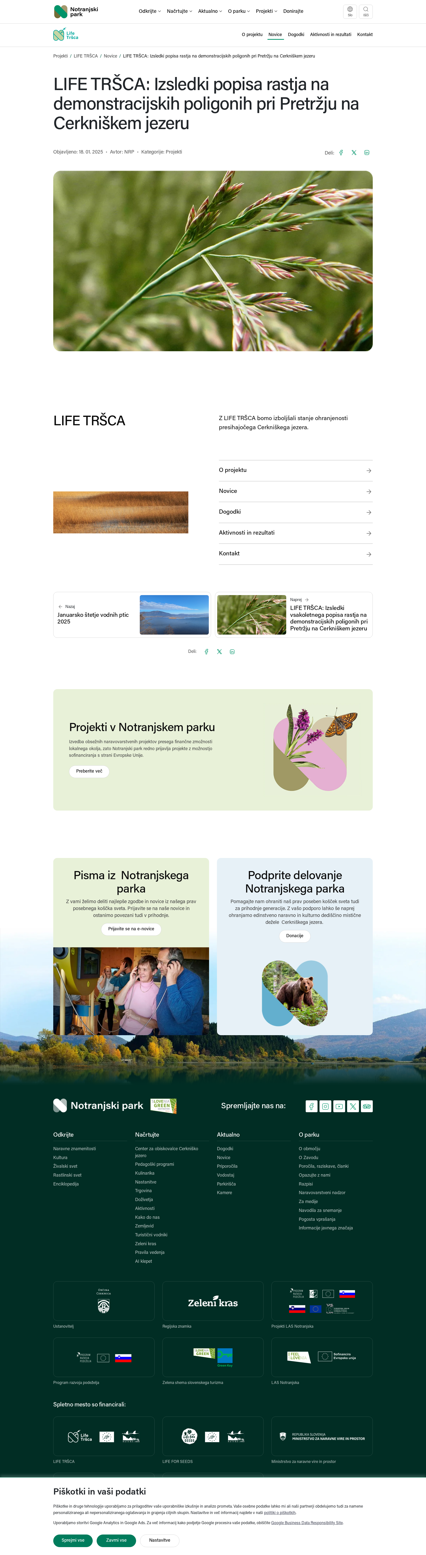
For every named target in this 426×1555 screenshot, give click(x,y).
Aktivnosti (145, 1209)
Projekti (60, 56)
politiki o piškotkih (280, 1513)
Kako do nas (147, 1218)
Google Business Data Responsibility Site (307, 1523)
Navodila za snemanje (320, 1211)
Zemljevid (144, 1226)
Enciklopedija (66, 1184)
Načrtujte (147, 1135)
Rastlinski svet (67, 1175)
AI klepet (143, 1262)
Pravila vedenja (150, 1253)
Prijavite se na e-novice (131, 929)
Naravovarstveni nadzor (322, 1193)
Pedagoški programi (154, 1165)
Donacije (294, 936)
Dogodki (225, 1149)
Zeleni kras (145, 1244)
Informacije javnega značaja (326, 1228)
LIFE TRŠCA (86, 56)
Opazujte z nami (314, 1175)
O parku (309, 1135)
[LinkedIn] (367, 152)
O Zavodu (308, 1158)
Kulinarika (145, 1173)
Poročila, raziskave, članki (324, 1167)
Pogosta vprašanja (317, 1220)
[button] (150, 11)
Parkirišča (226, 1184)
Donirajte (293, 11)
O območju (309, 1149)
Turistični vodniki (151, 1235)
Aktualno (228, 1135)
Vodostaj (225, 1175)
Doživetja (144, 1200)
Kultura (60, 1158)
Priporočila (227, 1167)
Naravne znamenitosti (74, 1149)
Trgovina (143, 1191)
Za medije (308, 1202)
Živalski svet (65, 1167)
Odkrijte (63, 1135)
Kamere (224, 1193)
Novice (110, 56)
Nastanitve (145, 1182)
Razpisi (306, 1184)
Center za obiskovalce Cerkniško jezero (166, 1152)
